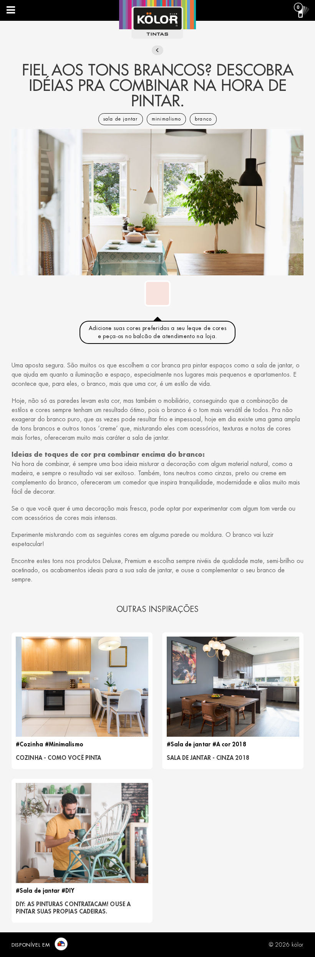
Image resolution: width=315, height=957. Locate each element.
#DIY (67, 891)
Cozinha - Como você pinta (58, 758)
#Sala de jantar (189, 744)
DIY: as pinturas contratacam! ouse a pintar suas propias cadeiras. (73, 908)
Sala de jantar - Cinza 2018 (208, 758)
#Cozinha (29, 744)
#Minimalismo (64, 744)
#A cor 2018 (229, 744)
